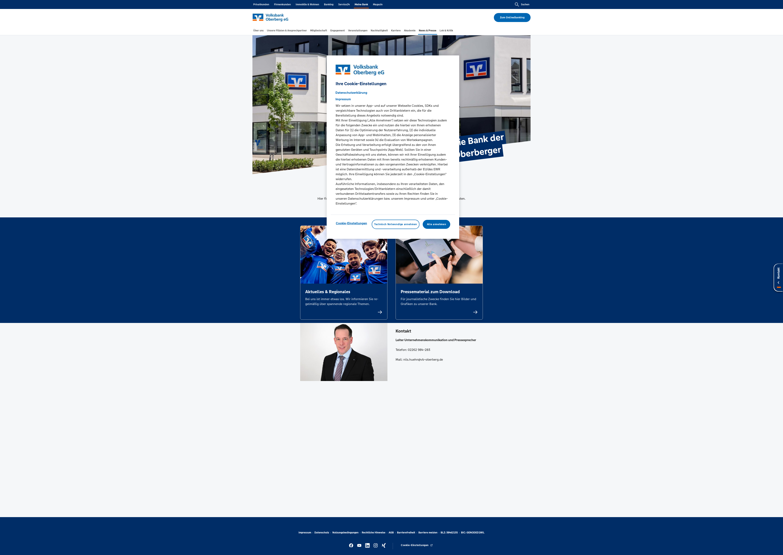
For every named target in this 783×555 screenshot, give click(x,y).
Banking (328, 4)
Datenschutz (321, 532)
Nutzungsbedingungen (345, 532)
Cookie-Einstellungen (351, 223)
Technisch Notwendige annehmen (395, 224)
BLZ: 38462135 (449, 532)
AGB (391, 532)
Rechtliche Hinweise (373, 532)
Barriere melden (427, 532)
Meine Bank (361, 4)
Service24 (344, 4)
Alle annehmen (436, 224)
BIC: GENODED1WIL (472, 532)
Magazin (378, 4)
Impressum (305, 532)
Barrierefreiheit (406, 532)
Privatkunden (261, 4)
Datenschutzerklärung (351, 93)
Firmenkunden (282, 4)
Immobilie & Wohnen (307, 4)
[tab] (258, 30)
